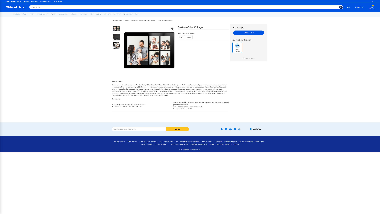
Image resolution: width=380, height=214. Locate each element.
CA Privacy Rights (161, 144)
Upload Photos (57, 1)
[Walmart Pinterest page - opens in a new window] (230, 129)
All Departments (119, 142)
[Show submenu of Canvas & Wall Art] (69, 14)
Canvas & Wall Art (63, 14)
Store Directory (132, 142)
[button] (249, 58)
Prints (31, 14)
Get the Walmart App (246, 142)
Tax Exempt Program (230, 142)
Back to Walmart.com (12, 1)
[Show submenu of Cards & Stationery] (48, 14)
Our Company (151, 142)
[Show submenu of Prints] (34, 14)
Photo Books (83, 14)
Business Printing (127, 14)
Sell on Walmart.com (166, 142)
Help (348, 7)
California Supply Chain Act (179, 144)
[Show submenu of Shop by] (140, 14)
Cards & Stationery (42, 14)
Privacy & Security (147, 144)
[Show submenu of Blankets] (77, 14)
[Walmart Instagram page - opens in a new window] (239, 129)
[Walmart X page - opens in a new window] (226, 129)
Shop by (137, 14)
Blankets (74, 14)
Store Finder (25, 1)
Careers (142, 142)
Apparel (98, 14)
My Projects (34, 1)
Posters (53, 14)
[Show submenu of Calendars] (120, 14)
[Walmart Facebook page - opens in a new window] (222, 129)
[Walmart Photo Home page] (15, 7)
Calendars (116, 14)
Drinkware (107, 14)
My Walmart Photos (45, 1)
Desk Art (126, 20)
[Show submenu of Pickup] (27, 14)
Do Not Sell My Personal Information (202, 144)
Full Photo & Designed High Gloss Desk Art (143, 20)
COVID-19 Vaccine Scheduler (189, 142)
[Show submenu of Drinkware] (111, 14)
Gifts (91, 14)
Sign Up (177, 129)
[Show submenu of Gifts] (94, 14)
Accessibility (219, 142)
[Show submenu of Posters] (56, 14)
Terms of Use (259, 142)
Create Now (249, 33)
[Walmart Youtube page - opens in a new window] (235, 129)
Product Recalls (207, 142)
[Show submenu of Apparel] (102, 14)
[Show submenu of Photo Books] (88, 14)
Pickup (24, 14)
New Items (17, 14)
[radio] (116, 28)
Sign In (372, 1)
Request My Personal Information (228, 144)
